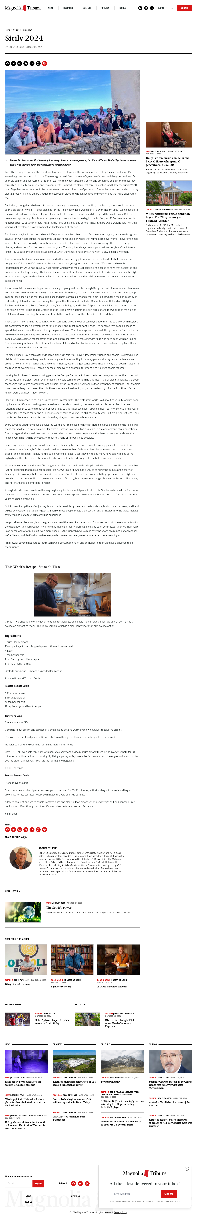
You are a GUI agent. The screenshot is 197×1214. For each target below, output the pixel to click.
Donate (184, 8)
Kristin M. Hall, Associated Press (168, 151)
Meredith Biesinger (164, 209)
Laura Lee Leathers (123, 1014)
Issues (122, 8)
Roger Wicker (164, 1098)
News (50, 8)
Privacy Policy (174, 1201)
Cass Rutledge (18, 1078)
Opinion (105, 8)
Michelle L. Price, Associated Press (28, 1116)
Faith (48, 903)
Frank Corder (69, 1078)
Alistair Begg (59, 903)
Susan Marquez (117, 1118)
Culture (87, 8)
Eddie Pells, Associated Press (124, 1092)
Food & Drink (57, 980)
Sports (38, 1014)
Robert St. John (21, 980)
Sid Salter (163, 1078)
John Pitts (48, 1014)
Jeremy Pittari (18, 1095)
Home (7, 30)
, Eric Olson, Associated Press (116, 1095)
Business (68, 8)
